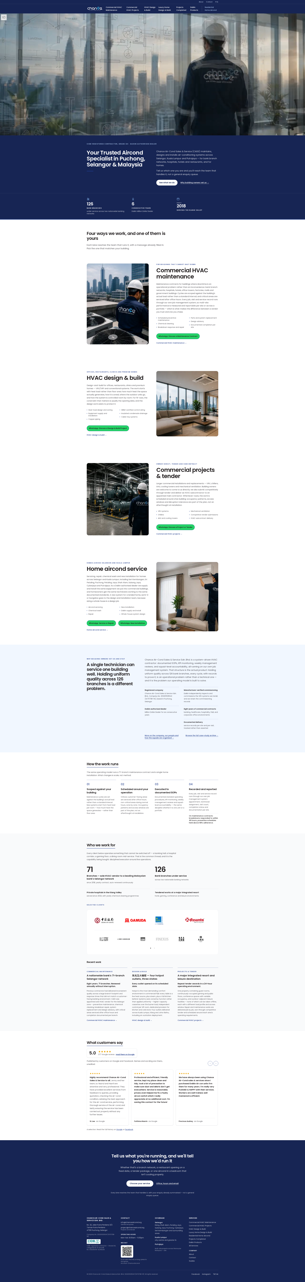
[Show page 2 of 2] (154, 948)
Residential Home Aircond (199, 1235)
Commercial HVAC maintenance (171, 343)
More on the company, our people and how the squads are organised (161, 736)
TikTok (215, 1274)
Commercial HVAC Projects (200, 1225)
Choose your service (140, 1183)
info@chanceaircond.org (131, 1222)
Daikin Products (195, 1242)
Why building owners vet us (194, 182)
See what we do (167, 182)
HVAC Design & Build (197, 1229)
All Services (193, 1245)
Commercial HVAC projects (169, 534)
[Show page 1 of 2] (150, 948)
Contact (209, 2)
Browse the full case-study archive (202, 735)
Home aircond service (97, 630)
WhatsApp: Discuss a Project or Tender (175, 527)
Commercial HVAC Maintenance (202, 1222)
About (201, 2)
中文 (216, 2)
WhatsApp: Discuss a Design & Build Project (108, 428)
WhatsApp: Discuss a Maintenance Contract (178, 336)
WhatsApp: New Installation (132, 623)
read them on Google (125, 1054)
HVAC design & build (97, 435)
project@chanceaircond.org (132, 1227)
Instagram (206, 1274)
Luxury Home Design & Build (200, 1232)
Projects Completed (197, 1239)
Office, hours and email (167, 1183)
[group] (152, 1098)
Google (119, 1129)
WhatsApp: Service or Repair (101, 623)
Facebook (129, 1129)
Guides (192, 1261)
